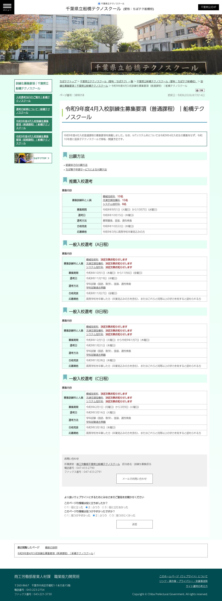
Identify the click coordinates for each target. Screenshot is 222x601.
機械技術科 (109, 196)
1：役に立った (75, 507)
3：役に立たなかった (116, 507)
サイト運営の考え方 (197, 586)
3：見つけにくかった (123, 515)
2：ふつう (94, 507)
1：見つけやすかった (78, 515)
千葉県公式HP (208, 7)
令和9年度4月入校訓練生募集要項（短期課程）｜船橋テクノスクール (33, 139)
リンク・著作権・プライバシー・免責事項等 (183, 581)
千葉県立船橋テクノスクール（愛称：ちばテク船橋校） (167, 81)
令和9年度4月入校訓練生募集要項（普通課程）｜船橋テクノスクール (33, 124)
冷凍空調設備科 (111, 200)
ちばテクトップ (68, 81)
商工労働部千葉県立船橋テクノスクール (98, 464)
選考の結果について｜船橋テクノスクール (33, 110)
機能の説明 (51, 547)
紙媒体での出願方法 (76, 165)
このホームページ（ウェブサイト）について (183, 576)
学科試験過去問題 (96, 287)
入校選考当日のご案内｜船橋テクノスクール (33, 98)
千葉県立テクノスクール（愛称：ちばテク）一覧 (106, 81)
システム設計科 (111, 204)
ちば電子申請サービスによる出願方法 (86, 169)
